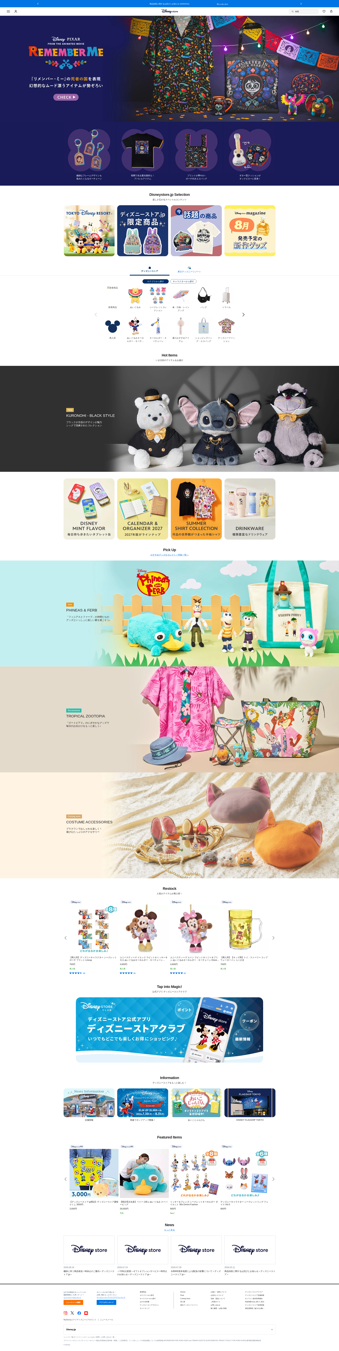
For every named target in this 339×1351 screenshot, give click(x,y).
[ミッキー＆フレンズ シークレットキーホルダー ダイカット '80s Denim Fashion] (194, 1173)
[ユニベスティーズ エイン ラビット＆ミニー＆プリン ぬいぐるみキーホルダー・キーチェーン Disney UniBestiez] (194, 929)
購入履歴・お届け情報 (219, 1308)
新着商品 (143, 1292)
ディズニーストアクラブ (254, 1292)
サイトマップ (144, 1308)
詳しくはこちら (222, 4)
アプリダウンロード (106, 1302)
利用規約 (103, 1340)
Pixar (182, 1295)
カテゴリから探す (155, 281)
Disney (182, 1292)
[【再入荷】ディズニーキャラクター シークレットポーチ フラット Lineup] (94, 929)
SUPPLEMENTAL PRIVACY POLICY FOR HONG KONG (226, 1340)
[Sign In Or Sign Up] (16, 11)
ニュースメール (106, 1320)
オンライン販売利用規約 (254, 1298)
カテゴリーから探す (147, 1295)
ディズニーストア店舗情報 (254, 1295)
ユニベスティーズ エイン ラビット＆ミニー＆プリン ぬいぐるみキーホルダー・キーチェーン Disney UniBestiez (194, 958)
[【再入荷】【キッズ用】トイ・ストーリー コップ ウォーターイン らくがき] (244, 929)
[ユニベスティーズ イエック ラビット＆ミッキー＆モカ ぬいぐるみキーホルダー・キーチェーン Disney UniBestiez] (144, 929)
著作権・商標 (112, 1340)
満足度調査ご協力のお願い (254, 1308)
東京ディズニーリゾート (189, 1305)
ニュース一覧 (68, 1337)
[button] (38, 4)
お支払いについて (217, 1295)
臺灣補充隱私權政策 (254, 1340)
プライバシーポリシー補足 (89, 1340)
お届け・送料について (219, 1292)
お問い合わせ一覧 (108, 1337)
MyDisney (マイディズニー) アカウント (80, 1320)
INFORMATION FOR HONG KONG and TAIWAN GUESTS (184, 1340)
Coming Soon (185, 1298)
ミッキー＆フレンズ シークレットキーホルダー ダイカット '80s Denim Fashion (194, 1203)
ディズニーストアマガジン (149, 1305)
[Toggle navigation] (8, 11)
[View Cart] (331, 11)
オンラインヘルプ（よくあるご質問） (87, 1337)
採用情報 (160, 1340)
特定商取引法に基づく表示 (254, 1302)
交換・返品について (218, 1298)
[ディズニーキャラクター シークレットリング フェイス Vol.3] (244, 1173)
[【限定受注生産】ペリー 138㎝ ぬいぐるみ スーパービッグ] (144, 1173)
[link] (66, 938)
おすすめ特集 (144, 1302)
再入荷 (182, 1302)
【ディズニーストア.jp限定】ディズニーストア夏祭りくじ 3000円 (94, 1203)
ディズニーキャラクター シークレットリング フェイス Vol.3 (244, 1203)
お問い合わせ (215, 1305)
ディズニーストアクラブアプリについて (111, 1297)
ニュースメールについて (72, 1297)
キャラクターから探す (183, 281)
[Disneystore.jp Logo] (169, 11)
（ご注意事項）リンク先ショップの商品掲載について (137, 1340)
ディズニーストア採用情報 (254, 1305)
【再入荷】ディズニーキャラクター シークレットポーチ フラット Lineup (93, 958)
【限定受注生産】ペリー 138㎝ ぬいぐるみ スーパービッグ (143, 1203)
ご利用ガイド (215, 1302)
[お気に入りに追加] (117, 902)
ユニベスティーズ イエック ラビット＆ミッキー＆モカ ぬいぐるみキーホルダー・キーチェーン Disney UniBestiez (144, 958)
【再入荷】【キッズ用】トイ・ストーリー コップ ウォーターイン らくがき (244, 958)
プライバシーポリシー (71, 1340)
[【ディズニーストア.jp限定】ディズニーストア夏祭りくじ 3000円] (94, 1173)
